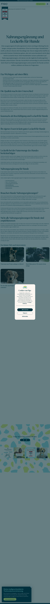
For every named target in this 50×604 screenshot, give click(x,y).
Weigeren (25, 313)
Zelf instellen (25, 316)
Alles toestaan (25, 309)
